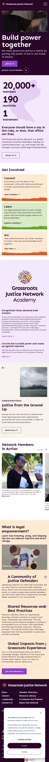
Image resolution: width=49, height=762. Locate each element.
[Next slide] (46, 450)
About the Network (28, 703)
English (31, 760)
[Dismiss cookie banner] (41, 713)
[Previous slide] (42, 450)
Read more (6, 496)
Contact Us (7, 703)
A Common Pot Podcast (31, 699)
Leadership (7, 699)
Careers (5, 696)
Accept (24, 746)
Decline (24, 752)
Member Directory (28, 692)
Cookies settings (24, 739)
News (4, 692)
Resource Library (27, 696)
